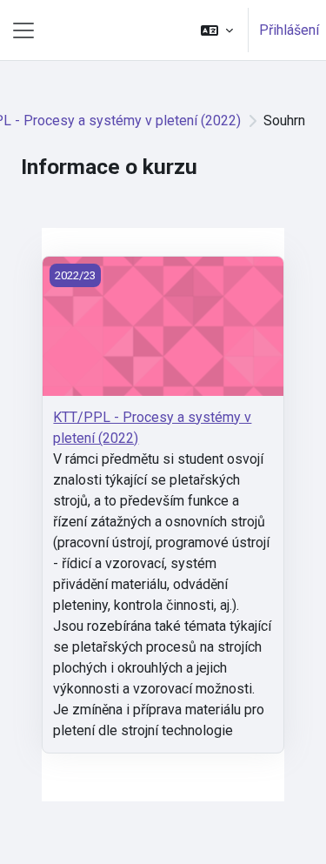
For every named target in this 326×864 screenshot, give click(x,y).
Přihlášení (289, 30)
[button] (217, 30)
